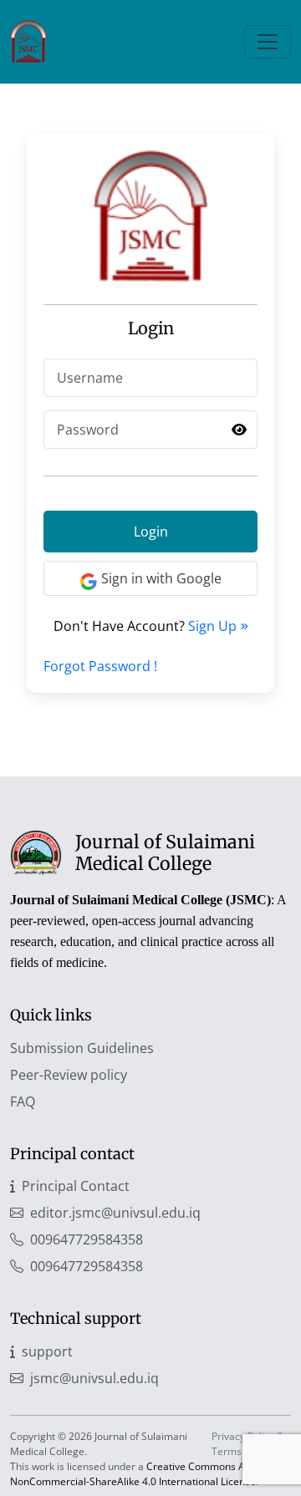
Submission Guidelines (82, 1048)
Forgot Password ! (100, 666)
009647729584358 (86, 1239)
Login (151, 531)
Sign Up (214, 626)
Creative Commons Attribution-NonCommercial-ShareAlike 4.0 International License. (150, 1473)
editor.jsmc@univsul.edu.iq (115, 1212)
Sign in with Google (161, 578)
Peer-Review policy (68, 1075)
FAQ (22, 1101)
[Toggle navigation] (267, 42)
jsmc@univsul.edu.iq (94, 1378)
